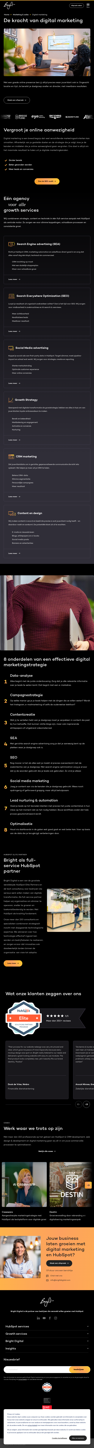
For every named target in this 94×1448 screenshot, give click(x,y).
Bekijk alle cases (46, 1151)
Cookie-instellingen (59, 1438)
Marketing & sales (21, 15)
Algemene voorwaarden (15, 1445)
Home (6, 15)
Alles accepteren (78, 1438)
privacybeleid (32, 1425)
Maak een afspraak (54, 1261)
